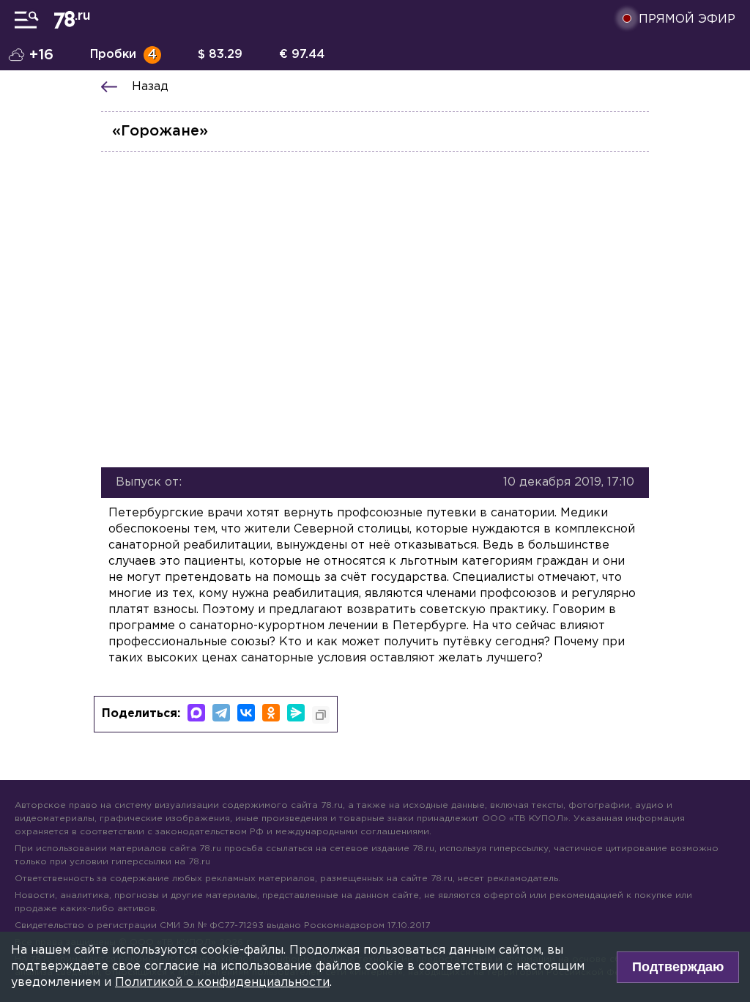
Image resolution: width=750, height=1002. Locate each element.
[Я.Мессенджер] (296, 712)
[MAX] (196, 712)
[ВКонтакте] (246, 712)
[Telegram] (221, 712)
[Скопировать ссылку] (321, 715)
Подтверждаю (678, 967)
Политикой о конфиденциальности (222, 982)
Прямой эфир (687, 19)
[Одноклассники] (271, 712)
